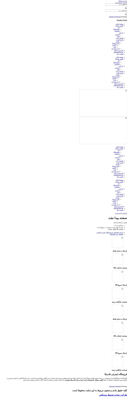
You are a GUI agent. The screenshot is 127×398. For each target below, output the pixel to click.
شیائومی (117, 31)
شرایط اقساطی (118, 52)
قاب (114, 47)
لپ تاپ (121, 33)
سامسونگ (116, 29)
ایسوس (117, 34)
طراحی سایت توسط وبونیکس (113, 395)
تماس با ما (120, 54)
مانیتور (117, 41)
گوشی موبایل (119, 26)
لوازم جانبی (119, 40)
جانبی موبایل (116, 43)
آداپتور (114, 45)
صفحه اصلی (119, 24)
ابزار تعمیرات (115, 48)
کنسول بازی (119, 38)
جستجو (125, 4)
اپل (119, 27)
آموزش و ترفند (118, 50)
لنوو (118, 36)
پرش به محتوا (123, 1)
